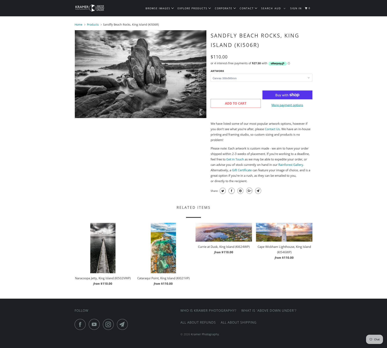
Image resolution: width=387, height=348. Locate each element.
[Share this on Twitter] (222, 191)
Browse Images (158, 8)
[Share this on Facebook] (231, 191)
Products (93, 24)
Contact (247, 8)
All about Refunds (198, 322)
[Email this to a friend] (257, 191)
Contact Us (272, 129)
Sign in (296, 8)
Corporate (224, 8)
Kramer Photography (205, 334)
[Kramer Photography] (95, 8)
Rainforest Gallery (290, 165)
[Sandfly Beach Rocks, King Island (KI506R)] (141, 74)
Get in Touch (235, 159)
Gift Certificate (242, 170)
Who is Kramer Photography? (208, 310)
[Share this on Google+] (248, 191)
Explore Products (193, 8)
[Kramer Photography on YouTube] (95, 324)
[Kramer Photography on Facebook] (81, 324)
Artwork (217, 71)
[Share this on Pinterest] (239, 191)
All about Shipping (239, 322)
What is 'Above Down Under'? (268, 310)
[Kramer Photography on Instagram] (109, 324)
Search (267, 8)
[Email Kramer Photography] (123, 324)
